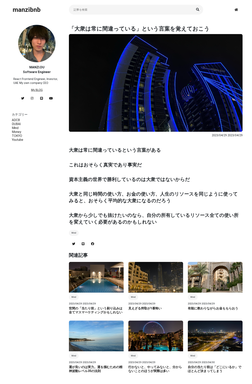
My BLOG (37, 90)
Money (16, 132)
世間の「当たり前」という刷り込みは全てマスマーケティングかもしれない (95, 310)
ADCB (16, 120)
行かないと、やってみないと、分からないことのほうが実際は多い (155, 369)
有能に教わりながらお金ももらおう (213, 308)
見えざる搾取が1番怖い (145, 308)
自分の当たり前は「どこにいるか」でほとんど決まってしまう (214, 369)
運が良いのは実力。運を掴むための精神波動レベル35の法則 (95, 369)
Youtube (17, 140)
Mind (15, 128)
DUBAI (16, 124)
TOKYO (17, 136)
